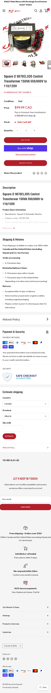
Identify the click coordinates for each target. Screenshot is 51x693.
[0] (46, 10)
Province (7, 410)
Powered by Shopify (10, 687)
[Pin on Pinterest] (38, 173)
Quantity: (8, 130)
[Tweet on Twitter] (42, 173)
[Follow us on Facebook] (4, 658)
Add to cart (25, 140)
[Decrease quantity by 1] (17, 130)
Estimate (9, 436)
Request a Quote (25, 163)
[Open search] (35, 10)
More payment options (26, 154)
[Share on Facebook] (34, 173)
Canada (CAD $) (10, 646)
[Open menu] (4, 11)
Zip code (7, 422)
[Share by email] (45, 173)
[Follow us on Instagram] (8, 658)
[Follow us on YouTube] (11, 658)
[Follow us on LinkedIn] (15, 658)
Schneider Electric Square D (17, 92)
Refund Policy (9, 447)
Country (7, 398)
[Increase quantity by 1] (34, 130)
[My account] (41, 10)
